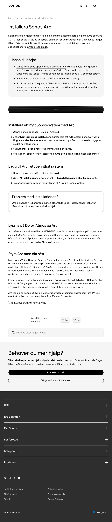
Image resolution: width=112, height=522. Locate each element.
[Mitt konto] (81, 6)
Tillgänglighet (10, 494)
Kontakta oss (54, 372)
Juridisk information (13, 489)
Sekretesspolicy (55, 489)
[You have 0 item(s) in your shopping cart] (94, 6)
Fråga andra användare (53, 380)
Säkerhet (8, 499)
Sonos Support (15, 18)
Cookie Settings (55, 499)
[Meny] (102, 6)
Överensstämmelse (57, 494)
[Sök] (87, 6)
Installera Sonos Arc (43, 18)
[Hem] (14, 6)
